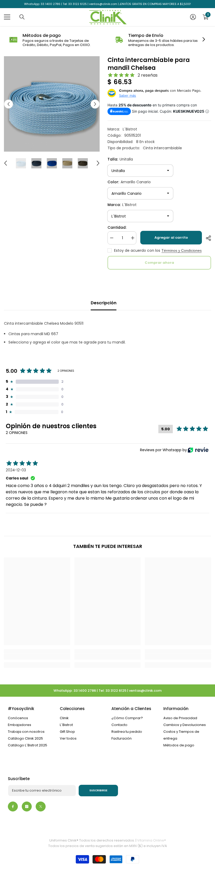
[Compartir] (206, 238)
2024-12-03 (16, 470)
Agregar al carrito (171, 237)
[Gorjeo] (41, 806)
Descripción (103, 303)
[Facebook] (13, 806)
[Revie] (198, 450)
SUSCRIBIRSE (98, 790)
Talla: (120, 159)
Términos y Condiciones (182, 250)
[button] (8, 103)
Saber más (127, 95)
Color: (129, 182)
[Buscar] (22, 17)
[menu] (7, 17)
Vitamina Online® (151, 840)
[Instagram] (27, 806)
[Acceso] (193, 17)
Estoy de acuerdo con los (137, 250)
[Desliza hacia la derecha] (203, 39)
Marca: (122, 204)
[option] (52, 104)
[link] (54, 40)
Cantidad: (117, 227)
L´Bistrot (130, 129)
